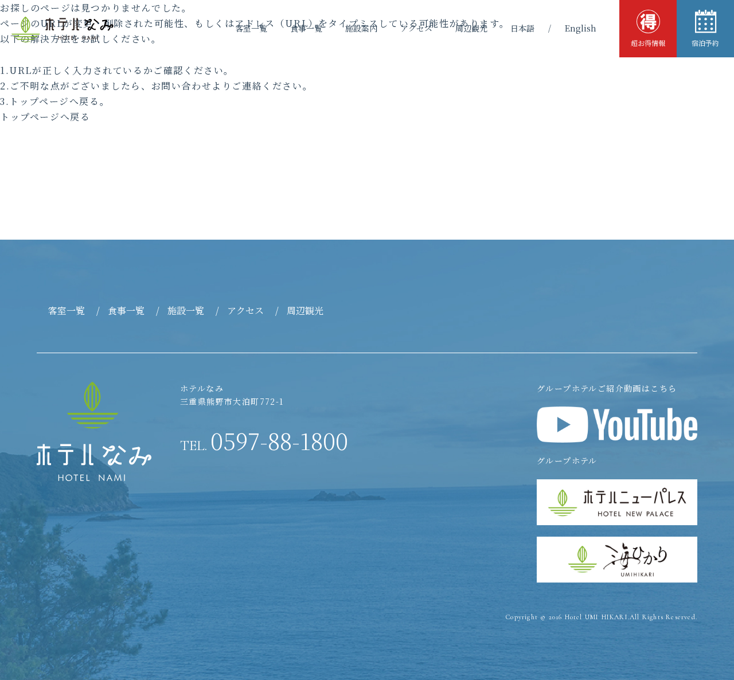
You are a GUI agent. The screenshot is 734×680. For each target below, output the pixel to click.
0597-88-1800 (264, 440)
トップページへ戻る (45, 116)
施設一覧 (185, 310)
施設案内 (361, 28)
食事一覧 (306, 28)
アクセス (416, 28)
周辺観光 (471, 28)
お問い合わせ (181, 85)
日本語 (522, 28)
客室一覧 (251, 28)
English (580, 28)
